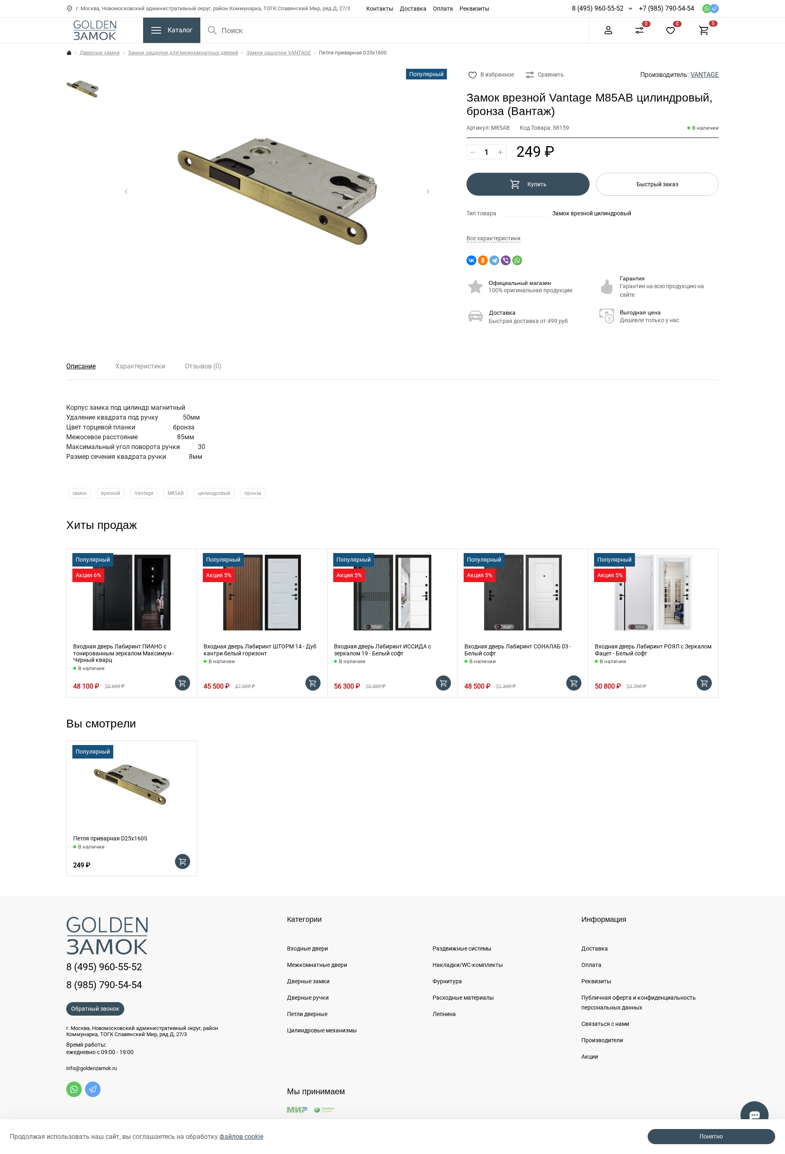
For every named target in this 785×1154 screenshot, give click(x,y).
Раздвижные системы (462, 948)
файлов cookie (241, 1136)
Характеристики (140, 366)
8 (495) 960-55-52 (598, 8)
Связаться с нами (605, 1024)
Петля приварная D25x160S (110, 838)
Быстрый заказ (657, 184)
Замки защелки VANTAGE (279, 53)
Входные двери (307, 948)
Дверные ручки (308, 997)
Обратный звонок (95, 1008)
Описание (81, 366)
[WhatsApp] (517, 260)
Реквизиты (474, 8)
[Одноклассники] (483, 260)
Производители (602, 1040)
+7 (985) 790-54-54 (666, 8)
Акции (589, 1056)
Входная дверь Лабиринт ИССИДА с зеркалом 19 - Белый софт (382, 650)
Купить (537, 184)
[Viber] (506, 260)
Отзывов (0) (203, 366)
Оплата (443, 8)
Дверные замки (100, 53)
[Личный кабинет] (608, 30)
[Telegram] (494, 260)
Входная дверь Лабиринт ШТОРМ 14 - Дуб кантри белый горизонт (260, 650)
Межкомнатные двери (317, 965)
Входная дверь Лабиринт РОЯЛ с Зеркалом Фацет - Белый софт (653, 650)
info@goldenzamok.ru (91, 1068)
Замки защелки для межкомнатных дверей (183, 53)
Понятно (711, 1136)
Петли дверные (307, 1014)
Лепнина (444, 1014)
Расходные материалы (463, 997)
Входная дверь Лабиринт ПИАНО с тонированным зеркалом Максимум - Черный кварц (123, 653)
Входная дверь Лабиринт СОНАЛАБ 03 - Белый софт (517, 650)
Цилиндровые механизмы (322, 1030)
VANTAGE (705, 75)
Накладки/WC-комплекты (468, 965)
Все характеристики (493, 238)
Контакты (379, 8)
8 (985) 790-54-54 (104, 985)
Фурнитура (447, 981)
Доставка (413, 8)
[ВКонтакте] (471, 260)
